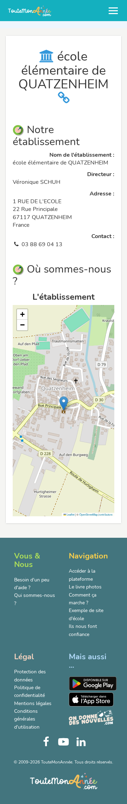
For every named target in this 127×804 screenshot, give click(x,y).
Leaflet (70, 514)
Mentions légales (33, 703)
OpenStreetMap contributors (96, 514)
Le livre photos (85, 587)
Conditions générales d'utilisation (27, 719)
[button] (63, 403)
